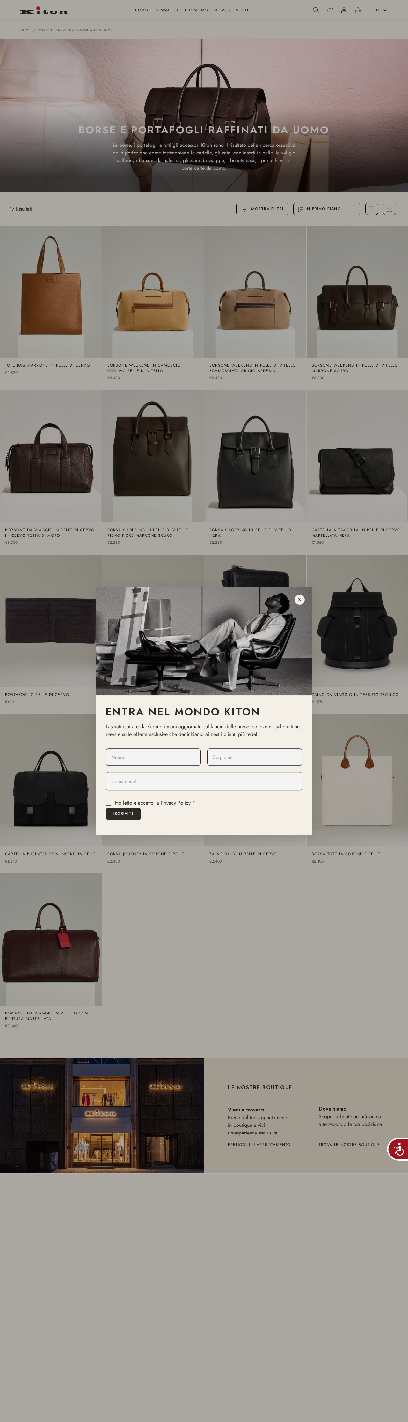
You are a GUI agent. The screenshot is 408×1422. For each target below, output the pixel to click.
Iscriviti (123, 814)
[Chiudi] (300, 600)
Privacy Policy (176, 803)
